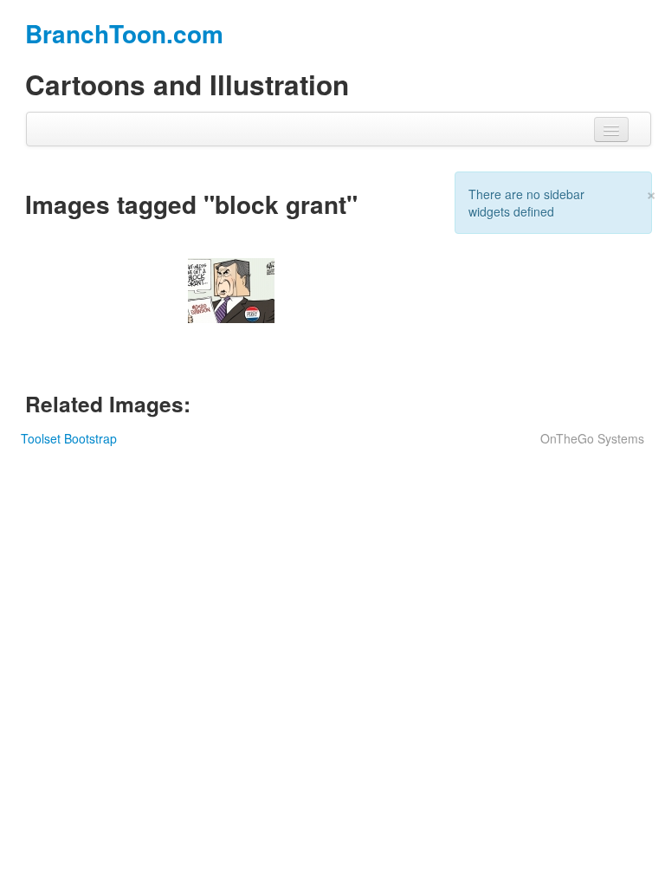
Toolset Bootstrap (69, 438)
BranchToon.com (124, 33)
